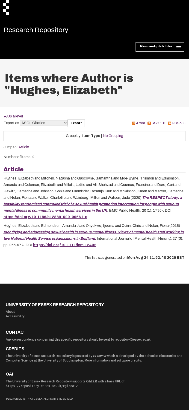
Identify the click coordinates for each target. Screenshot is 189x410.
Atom (140, 123)
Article (23, 147)
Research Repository (35, 30)
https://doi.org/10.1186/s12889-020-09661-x (45, 217)
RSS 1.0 (158, 123)
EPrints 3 (99, 356)
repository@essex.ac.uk (133, 339)
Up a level (15, 116)
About (10, 311)
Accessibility (15, 316)
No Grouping (113, 136)
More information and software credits (113, 360)
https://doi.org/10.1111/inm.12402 (64, 245)
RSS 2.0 (179, 123)
